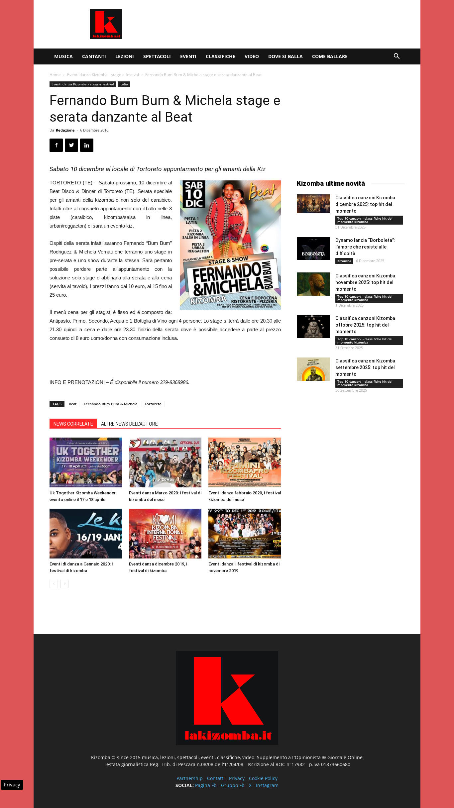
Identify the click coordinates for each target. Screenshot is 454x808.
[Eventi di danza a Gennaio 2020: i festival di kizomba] (86, 533)
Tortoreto (153, 403)
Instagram (267, 785)
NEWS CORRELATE (73, 424)
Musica (63, 56)
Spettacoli (157, 56)
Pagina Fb (206, 785)
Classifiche (220, 56)
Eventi (188, 56)
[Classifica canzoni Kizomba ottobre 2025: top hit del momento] (313, 326)
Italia (124, 84)
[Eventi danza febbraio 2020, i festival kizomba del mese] (244, 462)
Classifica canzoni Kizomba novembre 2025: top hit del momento (365, 282)
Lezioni (124, 56)
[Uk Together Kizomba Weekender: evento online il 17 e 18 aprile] (86, 462)
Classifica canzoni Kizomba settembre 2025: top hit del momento (365, 367)
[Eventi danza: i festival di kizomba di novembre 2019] (244, 533)
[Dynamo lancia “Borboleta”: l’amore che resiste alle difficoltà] (313, 248)
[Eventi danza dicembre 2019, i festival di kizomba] (165, 533)
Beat (72, 403)
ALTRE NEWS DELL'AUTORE (129, 424)
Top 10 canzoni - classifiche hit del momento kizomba (365, 220)
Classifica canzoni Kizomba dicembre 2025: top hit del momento (365, 204)
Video (252, 56)
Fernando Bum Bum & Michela (110, 403)
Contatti (216, 778)
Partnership (189, 778)
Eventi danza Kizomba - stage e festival (103, 74)
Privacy (237, 778)
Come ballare (330, 56)
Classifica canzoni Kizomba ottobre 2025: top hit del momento (365, 325)
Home (55, 74)
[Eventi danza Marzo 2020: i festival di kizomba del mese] (165, 462)
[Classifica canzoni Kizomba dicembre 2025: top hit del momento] (313, 203)
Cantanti (94, 56)
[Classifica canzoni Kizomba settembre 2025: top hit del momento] (313, 369)
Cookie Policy (263, 778)
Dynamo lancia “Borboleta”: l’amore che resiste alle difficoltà (365, 247)
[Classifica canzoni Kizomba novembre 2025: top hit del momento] (313, 284)
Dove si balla (285, 56)
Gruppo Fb (233, 785)
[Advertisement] (283, 24)
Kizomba (344, 260)
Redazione (65, 130)
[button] (396, 57)
